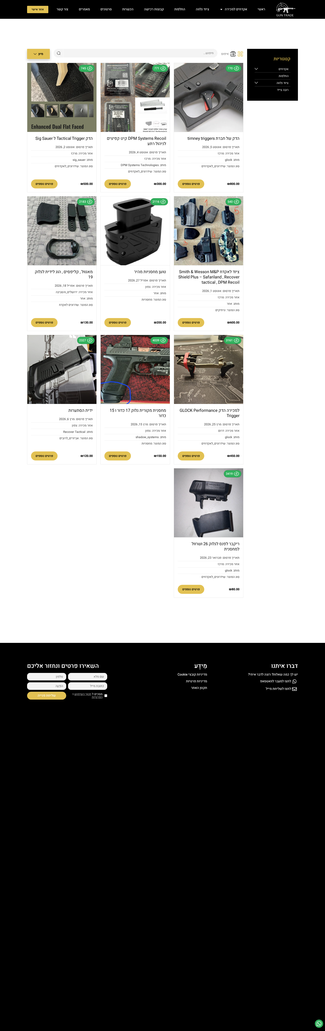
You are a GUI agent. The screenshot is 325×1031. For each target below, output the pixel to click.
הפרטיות (97, 697)
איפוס (225, 54)
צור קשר (62, 9)
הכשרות (128, 9)
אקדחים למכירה (236, 9)
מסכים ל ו (88, 696)
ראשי (261, 9)
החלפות (179, 9)
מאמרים (84, 9)
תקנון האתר (199, 688)
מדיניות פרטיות (196, 681)
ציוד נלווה (202, 9)
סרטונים (106, 9)
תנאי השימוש (82, 694)
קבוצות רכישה (154, 9)
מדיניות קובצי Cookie (192, 674)
